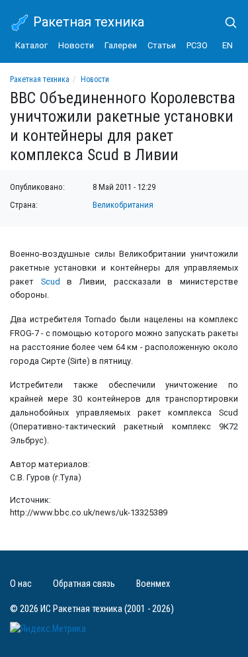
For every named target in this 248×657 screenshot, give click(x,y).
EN (227, 45)
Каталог (31, 45)
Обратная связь (84, 584)
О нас (21, 584)
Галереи (120, 45)
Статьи (161, 45)
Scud (50, 281)
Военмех (153, 584)
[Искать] (225, 22)
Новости (76, 45)
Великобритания (123, 205)
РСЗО (197, 45)
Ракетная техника (87, 22)
